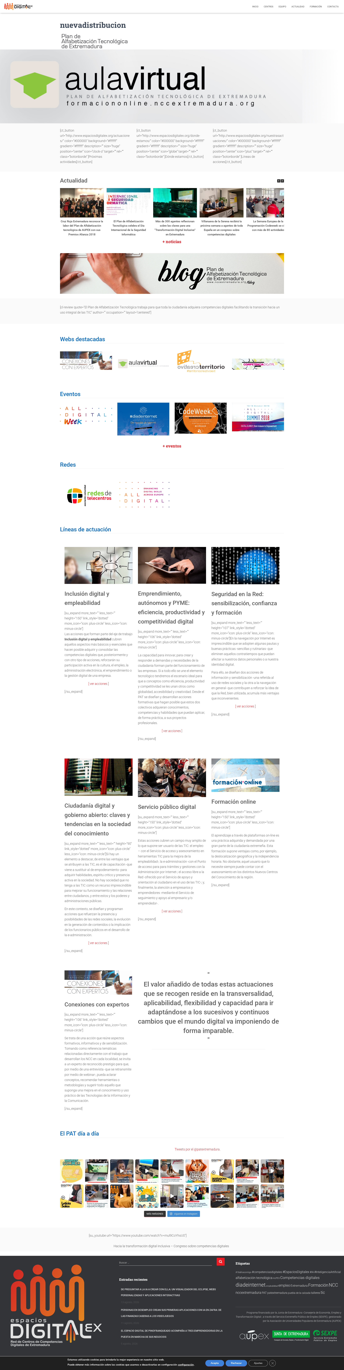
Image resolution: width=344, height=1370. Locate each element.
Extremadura (299, 1285)
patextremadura (277, 1292)
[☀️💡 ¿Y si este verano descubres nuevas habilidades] (147, 1196)
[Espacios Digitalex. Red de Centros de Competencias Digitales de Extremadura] (19, 6)
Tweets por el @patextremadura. (197, 1149)
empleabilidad (272, 1286)
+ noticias (172, 241)
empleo (284, 1285)
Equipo (282, 6)
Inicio (255, 6)
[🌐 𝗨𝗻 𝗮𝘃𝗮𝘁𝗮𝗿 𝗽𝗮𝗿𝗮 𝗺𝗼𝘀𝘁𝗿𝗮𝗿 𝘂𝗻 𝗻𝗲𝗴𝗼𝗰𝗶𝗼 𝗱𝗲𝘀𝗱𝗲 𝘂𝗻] (222, 1170)
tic (323, 1292)
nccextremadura (248, 1292)
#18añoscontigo (243, 1272)
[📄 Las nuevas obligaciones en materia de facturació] (172, 1170)
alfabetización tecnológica (254, 1277)
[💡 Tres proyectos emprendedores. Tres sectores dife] (247, 1170)
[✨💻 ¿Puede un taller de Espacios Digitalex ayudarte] (121, 1196)
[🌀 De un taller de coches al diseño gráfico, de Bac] (96, 1196)
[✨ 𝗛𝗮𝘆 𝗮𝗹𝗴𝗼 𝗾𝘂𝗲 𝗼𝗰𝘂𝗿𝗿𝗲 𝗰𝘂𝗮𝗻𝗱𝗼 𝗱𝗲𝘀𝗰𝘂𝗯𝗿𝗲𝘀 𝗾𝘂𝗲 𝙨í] (121, 1170)
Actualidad (298, 6)
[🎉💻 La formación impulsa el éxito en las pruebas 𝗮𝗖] (272, 1196)
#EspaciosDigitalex (296, 1272)
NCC (333, 1285)
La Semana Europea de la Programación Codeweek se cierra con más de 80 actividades (268, 225)
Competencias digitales (300, 1277)
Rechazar (236, 1363)
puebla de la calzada (299, 1292)
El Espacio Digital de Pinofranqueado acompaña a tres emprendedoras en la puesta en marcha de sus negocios (172, 1333)
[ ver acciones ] (98, 683)
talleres (315, 1292)
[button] (282, 180)
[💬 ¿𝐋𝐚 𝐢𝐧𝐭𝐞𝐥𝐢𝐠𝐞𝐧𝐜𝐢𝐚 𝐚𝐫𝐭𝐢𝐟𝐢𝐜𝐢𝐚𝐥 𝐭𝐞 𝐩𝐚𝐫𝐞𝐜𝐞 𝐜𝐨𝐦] (222, 1196)
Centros (268, 6)
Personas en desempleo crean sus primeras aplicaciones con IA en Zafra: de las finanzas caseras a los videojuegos (171, 1312)
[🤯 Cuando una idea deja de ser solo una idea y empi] (197, 1170)
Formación (316, 6)
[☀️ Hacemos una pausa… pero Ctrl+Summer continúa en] (71, 1170)
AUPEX (276, 1278)
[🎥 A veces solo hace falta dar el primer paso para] (71, 1196)
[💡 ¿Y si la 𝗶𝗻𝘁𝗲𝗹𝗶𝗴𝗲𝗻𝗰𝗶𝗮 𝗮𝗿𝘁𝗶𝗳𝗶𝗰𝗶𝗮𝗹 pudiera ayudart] (96, 1170)
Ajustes (258, 1363)
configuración (186, 1364)
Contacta (333, 6)
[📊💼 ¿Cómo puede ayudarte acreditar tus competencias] (272, 1170)
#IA (312, 1272)
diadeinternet (251, 1285)
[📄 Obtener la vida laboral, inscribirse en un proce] (247, 1196)
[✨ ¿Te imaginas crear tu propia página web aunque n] (172, 1196)
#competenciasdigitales (267, 1272)
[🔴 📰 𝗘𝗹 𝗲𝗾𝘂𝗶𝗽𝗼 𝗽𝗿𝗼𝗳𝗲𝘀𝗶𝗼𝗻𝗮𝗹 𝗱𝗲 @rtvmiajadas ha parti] (197, 1196)
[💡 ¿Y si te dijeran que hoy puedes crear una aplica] (147, 1170)
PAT (264, 1292)
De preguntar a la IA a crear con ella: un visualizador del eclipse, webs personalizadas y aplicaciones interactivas (168, 1292)
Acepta (215, 1363)
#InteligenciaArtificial (327, 1272)
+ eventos (172, 445)
